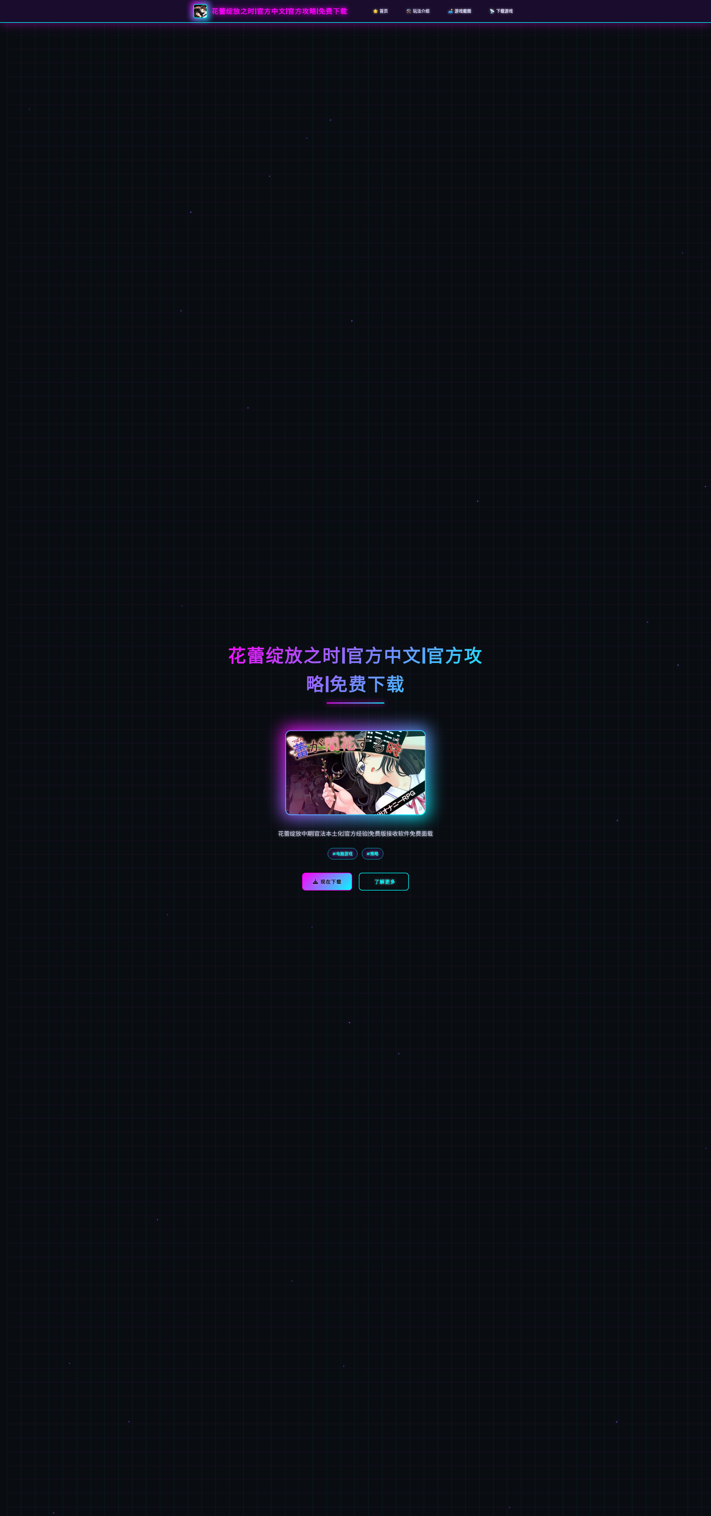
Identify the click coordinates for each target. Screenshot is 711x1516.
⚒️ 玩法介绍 (418, 10)
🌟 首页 (380, 10)
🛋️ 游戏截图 (459, 10)
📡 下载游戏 (501, 10)
